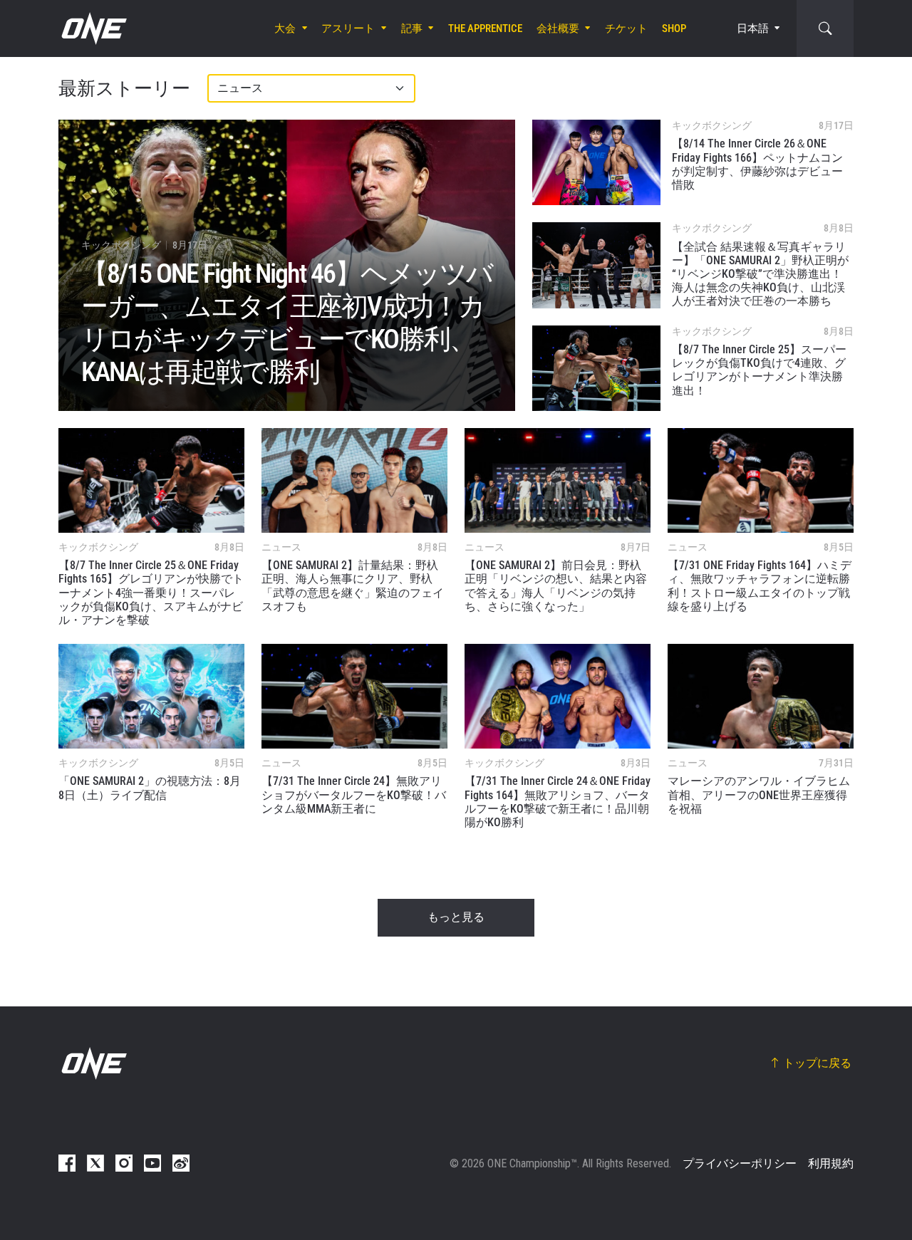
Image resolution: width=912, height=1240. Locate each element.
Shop (674, 28)
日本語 (753, 28)
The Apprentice (485, 28)
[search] (825, 28)
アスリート (348, 28)
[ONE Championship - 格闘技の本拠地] (92, 28)
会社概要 (558, 28)
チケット (626, 28)
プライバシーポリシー (740, 1163)
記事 (412, 28)
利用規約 (831, 1163)
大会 (285, 28)
